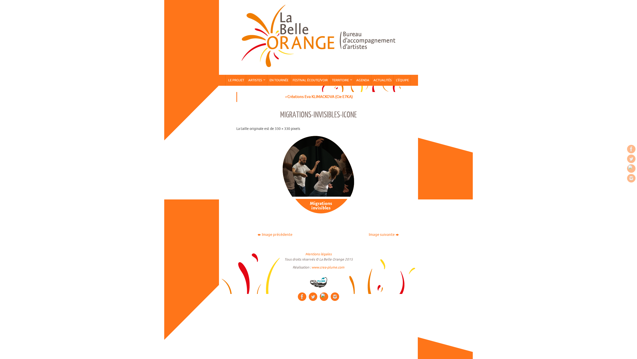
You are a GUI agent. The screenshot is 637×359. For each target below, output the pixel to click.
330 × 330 (282, 129)
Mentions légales (318, 254)
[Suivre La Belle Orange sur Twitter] (631, 159)
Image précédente (277, 234)
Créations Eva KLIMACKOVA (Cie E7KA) (319, 96)
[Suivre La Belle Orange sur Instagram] (631, 178)
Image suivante (382, 234)
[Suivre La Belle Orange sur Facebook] (631, 149)
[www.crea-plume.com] (318, 282)
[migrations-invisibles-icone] (318, 175)
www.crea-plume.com (328, 267)
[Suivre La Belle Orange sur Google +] (631, 168)
